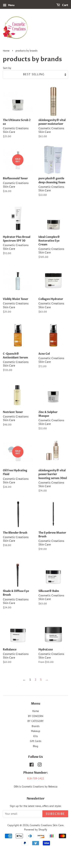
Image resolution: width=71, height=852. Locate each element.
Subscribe (55, 814)
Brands (36, 726)
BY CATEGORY (35, 721)
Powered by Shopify (35, 829)
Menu (11, 5)
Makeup (35, 731)
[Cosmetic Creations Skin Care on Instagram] (39, 765)
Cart (65, 5)
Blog (35, 746)
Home (6, 50)
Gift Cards (35, 741)
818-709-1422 (35, 778)
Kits (35, 736)
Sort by (7, 68)
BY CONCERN (35, 716)
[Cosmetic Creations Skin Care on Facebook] (31, 765)
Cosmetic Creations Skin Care (46, 825)
